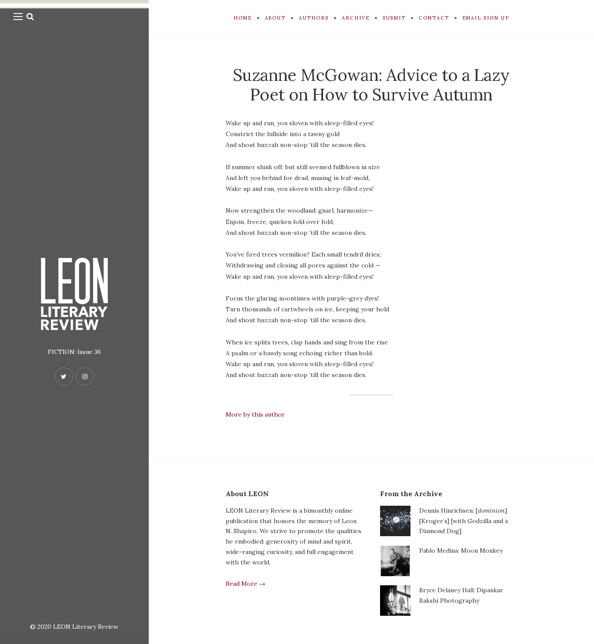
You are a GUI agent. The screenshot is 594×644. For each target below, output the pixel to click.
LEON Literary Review (85, 627)
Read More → (245, 583)
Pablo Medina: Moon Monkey (461, 550)
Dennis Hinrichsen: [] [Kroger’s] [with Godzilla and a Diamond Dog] (463, 521)
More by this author (255, 414)
